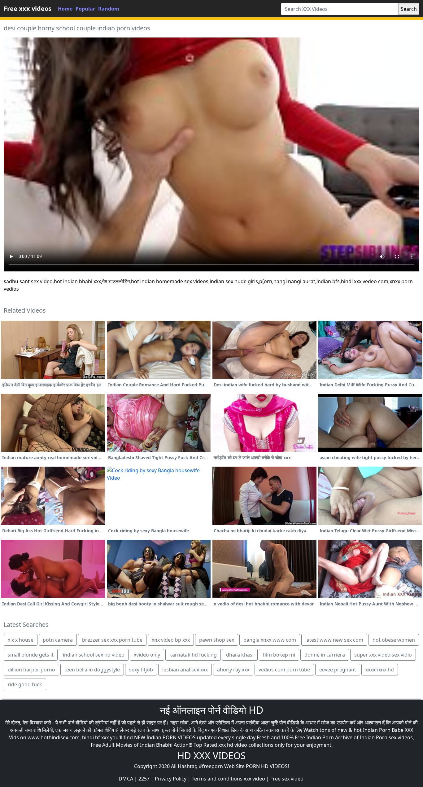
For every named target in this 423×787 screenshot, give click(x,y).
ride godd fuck (25, 684)
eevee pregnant (337, 669)
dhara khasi (240, 654)
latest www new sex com (334, 639)
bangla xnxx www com (269, 639)
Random (108, 8)
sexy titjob (141, 669)
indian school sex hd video (93, 654)
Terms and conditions (217, 778)
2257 (144, 778)
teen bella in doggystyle (92, 669)
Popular (85, 8)
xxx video (254, 778)
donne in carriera (324, 654)
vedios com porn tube (284, 669)
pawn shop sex (216, 639)
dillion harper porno (31, 669)
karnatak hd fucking (193, 654)
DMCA (126, 778)
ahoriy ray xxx (233, 669)
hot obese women (394, 639)
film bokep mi (279, 654)
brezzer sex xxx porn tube (112, 639)
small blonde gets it (31, 654)
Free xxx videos (27, 8)
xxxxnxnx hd (379, 669)
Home (65, 8)
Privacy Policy (170, 778)
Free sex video (286, 778)
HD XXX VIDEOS (211, 755)
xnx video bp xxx (171, 639)
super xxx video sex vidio (383, 654)
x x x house (20, 639)
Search (409, 9)
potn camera (58, 639)
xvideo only (147, 654)
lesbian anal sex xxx (185, 669)
